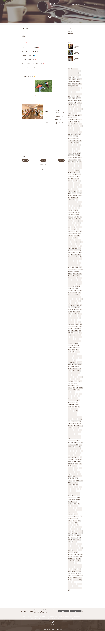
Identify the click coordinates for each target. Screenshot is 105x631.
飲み (68, 448)
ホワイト (75, 381)
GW (81, 277)
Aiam (81, 554)
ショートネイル (70, 410)
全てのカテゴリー (71, 31)
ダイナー (79, 315)
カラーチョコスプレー (71, 402)
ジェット (72, 522)
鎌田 (72, 364)
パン (78, 269)
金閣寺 (69, 379)
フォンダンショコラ (71, 239)
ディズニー (76, 334)
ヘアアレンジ (70, 104)
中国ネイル (69, 138)
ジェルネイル (70, 151)
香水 (78, 172)
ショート (75, 100)
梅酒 (81, 480)
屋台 (68, 258)
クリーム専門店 (73, 372)
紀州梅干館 (77, 480)
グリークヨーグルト (78, 459)
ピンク (79, 180)
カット (77, 199)
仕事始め (80, 220)
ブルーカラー (78, 499)
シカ (78, 246)
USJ (78, 212)
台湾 (72, 533)
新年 (73, 562)
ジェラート (73, 391)
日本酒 (72, 505)
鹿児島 (72, 220)
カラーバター (75, 579)
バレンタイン (70, 237)
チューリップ (75, 292)
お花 (68, 590)
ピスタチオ (76, 408)
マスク (79, 233)
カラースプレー (74, 313)
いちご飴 (78, 372)
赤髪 (75, 254)
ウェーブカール (77, 155)
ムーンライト (76, 429)
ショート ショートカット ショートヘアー (74, 94)
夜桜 (80, 256)
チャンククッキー (77, 400)
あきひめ (69, 571)
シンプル (76, 288)
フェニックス (79, 421)
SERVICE (69, 83)
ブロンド (76, 151)
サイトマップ (79, 618)
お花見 (72, 134)
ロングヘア (75, 180)
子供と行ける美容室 (71, 163)
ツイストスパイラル (78, 296)
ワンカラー (69, 275)
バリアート (76, 189)
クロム (69, 408)
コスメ (75, 383)
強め (81, 425)
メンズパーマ (70, 153)
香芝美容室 (79, 100)
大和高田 (80, 387)
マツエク (69, 208)
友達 (68, 256)
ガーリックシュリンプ (78, 417)
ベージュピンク (77, 258)
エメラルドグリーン (76, 556)
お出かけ (75, 121)
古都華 (79, 569)
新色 (74, 387)
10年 (76, 212)
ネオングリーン (79, 284)
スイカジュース (70, 535)
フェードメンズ (76, 142)
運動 (81, 269)
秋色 (74, 455)
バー (78, 191)
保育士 (80, 161)
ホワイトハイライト (75, 398)
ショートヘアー (78, 98)
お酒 (80, 191)
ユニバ (69, 214)
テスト (69, 573)
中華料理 (75, 503)
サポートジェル (70, 425)
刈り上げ (69, 351)
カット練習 (77, 404)
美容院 (69, 227)
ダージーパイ (80, 533)
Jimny (78, 216)
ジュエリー (80, 531)
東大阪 (77, 484)
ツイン (80, 486)
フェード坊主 (76, 467)
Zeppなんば (76, 537)
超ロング (80, 577)
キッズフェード (74, 465)
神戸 (72, 332)
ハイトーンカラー (75, 132)
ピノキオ (76, 448)
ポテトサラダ (73, 197)
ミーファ (69, 174)
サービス (69, 77)
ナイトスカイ (70, 387)
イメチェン (77, 366)
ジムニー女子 (74, 161)
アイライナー (77, 176)
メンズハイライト (76, 125)
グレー (80, 444)
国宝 (78, 524)
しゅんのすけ (79, 364)
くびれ (79, 144)
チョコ (69, 366)
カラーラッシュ (77, 493)
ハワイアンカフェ (70, 417)
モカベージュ (77, 256)
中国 (77, 518)
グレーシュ (75, 520)
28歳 (73, 212)
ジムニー (69, 161)
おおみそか (69, 562)
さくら (75, 290)
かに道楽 (76, 463)
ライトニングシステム (71, 385)
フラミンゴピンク (74, 174)
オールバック (70, 427)
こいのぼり (69, 140)
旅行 (74, 425)
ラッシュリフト (70, 216)
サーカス (69, 581)
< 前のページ (25, 160)
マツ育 (78, 345)
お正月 (73, 351)
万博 (80, 537)
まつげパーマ (77, 214)
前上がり (78, 497)
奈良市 (69, 391)
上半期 (80, 326)
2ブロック (74, 497)
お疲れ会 (69, 364)
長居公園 (78, 275)
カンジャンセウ (70, 554)
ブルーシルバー (76, 271)
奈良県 (80, 252)
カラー (79, 87)
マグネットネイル (74, 218)
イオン (73, 581)
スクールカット (70, 552)
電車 (80, 246)
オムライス (69, 199)
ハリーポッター (73, 229)
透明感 (79, 520)
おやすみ (69, 267)
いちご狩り (75, 569)
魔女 (80, 330)
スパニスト (73, 573)
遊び (72, 442)
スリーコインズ (75, 588)
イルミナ (77, 385)
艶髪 (74, 182)
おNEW (69, 334)
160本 (69, 229)
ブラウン (78, 182)
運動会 (72, 330)
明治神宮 (69, 575)
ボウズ (80, 467)
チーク (72, 408)
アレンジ (69, 248)
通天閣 (76, 522)
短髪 (74, 360)
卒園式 (74, 273)
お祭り (74, 311)
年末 (74, 484)
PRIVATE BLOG (71, 33)
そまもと (69, 370)
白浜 (74, 480)
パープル (74, 140)
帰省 (68, 220)
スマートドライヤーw (71, 440)
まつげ (69, 421)
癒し (68, 170)
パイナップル (80, 419)
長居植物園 (69, 277)
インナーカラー (70, 102)
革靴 (73, 560)
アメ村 (78, 554)
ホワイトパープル (70, 543)
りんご (78, 427)
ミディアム (75, 514)
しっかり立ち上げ (70, 457)
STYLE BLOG (70, 35)
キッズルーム (70, 210)
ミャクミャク (79, 543)
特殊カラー (75, 195)
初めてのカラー (74, 550)
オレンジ (69, 98)
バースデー (69, 341)
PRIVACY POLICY (75, 85)
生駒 (76, 402)
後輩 (79, 446)
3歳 (68, 579)
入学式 (69, 134)
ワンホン (74, 518)
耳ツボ (76, 531)
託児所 (75, 102)
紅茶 (78, 309)
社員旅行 (78, 425)
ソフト (75, 309)
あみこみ (69, 533)
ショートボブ (73, 123)
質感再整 (69, 461)
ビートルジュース (74, 474)
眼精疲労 (69, 531)
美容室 (72, 68)
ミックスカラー (70, 235)
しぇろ (77, 252)
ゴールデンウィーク (74, 269)
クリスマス (69, 212)
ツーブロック (70, 157)
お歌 (68, 328)
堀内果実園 (73, 571)
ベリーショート (70, 360)
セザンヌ (73, 349)
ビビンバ (69, 288)
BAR (76, 303)
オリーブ (76, 482)
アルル (76, 533)
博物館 (78, 277)
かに (77, 220)
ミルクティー (74, 193)
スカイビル (69, 560)
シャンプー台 (79, 250)
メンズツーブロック (78, 163)
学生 (68, 284)
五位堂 (69, 303)
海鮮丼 (74, 252)
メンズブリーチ (77, 294)
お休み (72, 142)
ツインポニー (70, 273)
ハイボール (74, 246)
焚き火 (80, 436)
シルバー (80, 119)
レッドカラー (74, 461)
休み (75, 134)
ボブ (77, 123)
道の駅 (69, 474)
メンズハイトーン (70, 294)
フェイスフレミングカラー (72, 362)
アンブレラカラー (73, 284)
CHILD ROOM (70, 87)
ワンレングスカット (71, 324)
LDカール (78, 455)
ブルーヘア (79, 313)
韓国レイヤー (70, 524)
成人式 (69, 96)
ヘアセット (73, 96)
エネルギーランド (70, 482)
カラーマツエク (77, 265)
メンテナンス (70, 180)
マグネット (69, 353)
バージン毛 (79, 550)
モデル (75, 216)
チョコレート (75, 237)
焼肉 (78, 121)
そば (74, 220)
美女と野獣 (76, 343)
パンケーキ (75, 419)
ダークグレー (79, 193)
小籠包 (75, 535)
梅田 (76, 558)
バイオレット (70, 195)
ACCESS (80, 83)
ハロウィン (76, 330)
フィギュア (73, 303)
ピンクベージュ (70, 290)
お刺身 (74, 539)
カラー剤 (79, 579)
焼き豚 (72, 178)
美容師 (73, 406)
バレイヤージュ (70, 121)
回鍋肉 (69, 505)
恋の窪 (73, 531)
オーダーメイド (77, 560)
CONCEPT (77, 81)
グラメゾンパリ (70, 503)
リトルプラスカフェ (71, 459)
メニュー (73, 77)
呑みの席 (69, 189)
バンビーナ (77, 379)
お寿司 (73, 478)
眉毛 (73, 176)
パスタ (78, 305)
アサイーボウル (70, 345)
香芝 (73, 106)
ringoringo (78, 311)
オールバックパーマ (71, 463)
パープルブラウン (76, 235)
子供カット (69, 132)
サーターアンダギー (71, 322)
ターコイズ (79, 201)
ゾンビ (80, 332)
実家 (76, 562)
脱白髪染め (74, 389)
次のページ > (61, 160)
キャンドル (69, 438)
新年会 (80, 239)
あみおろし (75, 552)
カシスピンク (70, 484)
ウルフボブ (69, 368)
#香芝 (43, 169)
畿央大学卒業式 (74, 248)
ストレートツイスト (71, 155)
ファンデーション (70, 326)
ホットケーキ (77, 178)
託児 (68, 125)
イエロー (79, 159)
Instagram (95, 4)
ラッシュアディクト (76, 347)
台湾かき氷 (79, 535)
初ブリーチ (78, 370)
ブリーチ (75, 87)
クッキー (72, 366)
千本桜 (77, 387)
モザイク (69, 495)
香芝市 (69, 68)
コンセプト (76, 68)
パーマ (76, 117)
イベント (78, 328)
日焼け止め (69, 172)
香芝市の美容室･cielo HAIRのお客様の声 (74, 75)
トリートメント (74, 113)
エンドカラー (70, 476)
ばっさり (74, 341)
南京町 (69, 332)
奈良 (78, 208)
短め (72, 495)
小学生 (78, 389)
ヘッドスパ (69, 512)
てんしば (72, 256)
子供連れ (73, 98)
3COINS (80, 588)
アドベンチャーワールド (71, 516)
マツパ (69, 522)
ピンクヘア (79, 115)
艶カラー (76, 119)
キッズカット (75, 159)
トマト (80, 463)
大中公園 (78, 134)
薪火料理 (69, 550)
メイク (80, 174)
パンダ (78, 516)
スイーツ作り (79, 571)
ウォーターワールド (71, 286)
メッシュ (74, 153)
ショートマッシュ (70, 400)
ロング (69, 315)
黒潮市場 (69, 478)
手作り (81, 516)
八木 (74, 345)
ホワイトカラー (79, 442)
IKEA (77, 140)
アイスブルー (79, 102)
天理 (80, 457)
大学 (72, 575)
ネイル (78, 138)
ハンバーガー (70, 419)
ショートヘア (79, 341)
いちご (71, 569)
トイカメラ (69, 588)
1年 (80, 216)
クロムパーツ (75, 353)
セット (79, 104)
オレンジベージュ (70, 119)
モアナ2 (76, 501)
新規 (76, 406)
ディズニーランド (70, 343)
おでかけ (76, 267)
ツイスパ (72, 265)
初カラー (78, 254)
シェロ (80, 123)
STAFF (76, 83)
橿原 (75, 307)
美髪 (76, 115)
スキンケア (79, 381)
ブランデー (69, 518)
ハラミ (73, 288)
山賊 (75, 543)
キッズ (76, 446)
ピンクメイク (70, 136)
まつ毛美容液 (70, 347)
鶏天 (76, 322)
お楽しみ (74, 328)
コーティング (73, 421)
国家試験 (69, 406)
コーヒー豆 (69, 246)
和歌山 (74, 476)
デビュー (76, 505)
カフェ (78, 307)
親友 (72, 189)
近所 (75, 364)
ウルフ (69, 197)
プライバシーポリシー (71, 81)
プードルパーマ (74, 541)
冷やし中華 (69, 191)
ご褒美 (81, 324)
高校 (71, 328)
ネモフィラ (74, 277)
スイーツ (77, 349)
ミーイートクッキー (71, 404)
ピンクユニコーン (78, 106)
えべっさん (73, 227)
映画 (77, 229)
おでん (74, 199)
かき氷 (79, 322)
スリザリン (69, 231)
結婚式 (73, 334)
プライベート (75, 201)
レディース (75, 144)
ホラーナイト (76, 332)
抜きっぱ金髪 (70, 311)
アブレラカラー (70, 514)
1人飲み (79, 292)
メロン (69, 307)
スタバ (76, 239)
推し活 (80, 267)
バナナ (74, 427)
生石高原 (76, 478)
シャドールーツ (70, 271)
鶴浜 (80, 140)
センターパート (79, 362)
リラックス (72, 170)
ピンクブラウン (70, 455)
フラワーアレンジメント (71, 305)
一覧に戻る (43, 160)
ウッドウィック (75, 438)
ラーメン (72, 448)
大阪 (68, 142)
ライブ (72, 537)
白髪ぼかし (69, 389)
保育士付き (69, 201)
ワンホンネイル (75, 136)
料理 (77, 197)
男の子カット (70, 577)
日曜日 (75, 442)
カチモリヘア (76, 486)
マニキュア (77, 324)
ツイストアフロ (70, 381)
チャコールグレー (70, 436)
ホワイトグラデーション (71, 250)
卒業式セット (78, 573)
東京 (80, 334)
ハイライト (75, 157)
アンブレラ (78, 539)
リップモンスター (78, 231)
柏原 (80, 309)
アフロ (80, 429)
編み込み (78, 153)
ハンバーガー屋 (70, 486)
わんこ (73, 267)
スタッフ (77, 77)
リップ (74, 231)
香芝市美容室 (77, 170)
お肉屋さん (73, 370)
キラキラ (74, 138)
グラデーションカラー (71, 499)
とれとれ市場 (70, 480)
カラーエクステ (75, 368)
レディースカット (79, 575)
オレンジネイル (79, 273)
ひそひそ (69, 309)
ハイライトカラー (70, 117)
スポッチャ (73, 379)
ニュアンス (69, 497)
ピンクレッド (70, 520)
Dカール (69, 423)
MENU (73, 83)
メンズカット (70, 144)
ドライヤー (77, 440)
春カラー (80, 132)
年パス (72, 214)
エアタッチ (79, 195)
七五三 (73, 208)
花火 (80, 305)
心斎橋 (75, 554)
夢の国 (69, 330)
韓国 (72, 383)
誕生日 (81, 125)
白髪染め (69, 541)
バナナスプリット (74, 315)
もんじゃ (69, 193)
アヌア (69, 383)
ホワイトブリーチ (70, 501)
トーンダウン (75, 512)
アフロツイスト (70, 467)
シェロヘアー (74, 79)
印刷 (68, 265)
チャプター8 (70, 556)
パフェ (72, 307)
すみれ (80, 368)
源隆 (78, 503)
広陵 (68, 372)
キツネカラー (75, 577)
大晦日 (80, 218)
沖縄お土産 (69, 252)
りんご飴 (69, 313)
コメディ (79, 474)
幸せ (71, 579)
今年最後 (69, 218)
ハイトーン (69, 159)
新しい (69, 442)
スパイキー (69, 444)
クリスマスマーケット (71, 558)
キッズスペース (75, 210)
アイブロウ (69, 176)
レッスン (74, 524)
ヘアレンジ (77, 96)
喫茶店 (80, 448)
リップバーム (75, 233)
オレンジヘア (77, 351)
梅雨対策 (69, 398)
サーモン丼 (69, 292)
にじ (68, 269)
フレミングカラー (70, 493)
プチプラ (69, 349)
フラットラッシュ (78, 227)
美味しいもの (70, 539)
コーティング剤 (78, 423)
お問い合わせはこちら (85, 4)
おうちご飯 (74, 191)
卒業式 (69, 254)
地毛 (81, 556)
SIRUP (69, 537)
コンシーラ (76, 326)
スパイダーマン (77, 286)
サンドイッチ (77, 457)
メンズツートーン (70, 296)
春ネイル (72, 258)
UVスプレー (74, 172)
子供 (71, 125)
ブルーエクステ (79, 290)
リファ (80, 438)
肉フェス (74, 275)
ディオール (69, 233)
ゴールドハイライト (71, 446)
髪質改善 (69, 113)
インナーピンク (70, 182)
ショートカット (70, 100)
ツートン (76, 436)
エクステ (78, 461)
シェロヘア (69, 106)
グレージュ (79, 157)
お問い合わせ (79, 79)
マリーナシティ (79, 476)
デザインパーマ (77, 495)
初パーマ (79, 248)
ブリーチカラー (70, 429)
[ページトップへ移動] (83, 611)
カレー (69, 178)
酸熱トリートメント (71, 115)
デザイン (73, 423)
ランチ (69, 123)
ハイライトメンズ (75, 444)
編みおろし (75, 104)
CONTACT (69, 85)
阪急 (79, 558)
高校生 (72, 254)
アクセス (69, 79)
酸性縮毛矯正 (76, 410)
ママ (78, 406)
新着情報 (23, 156)
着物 (76, 208)
